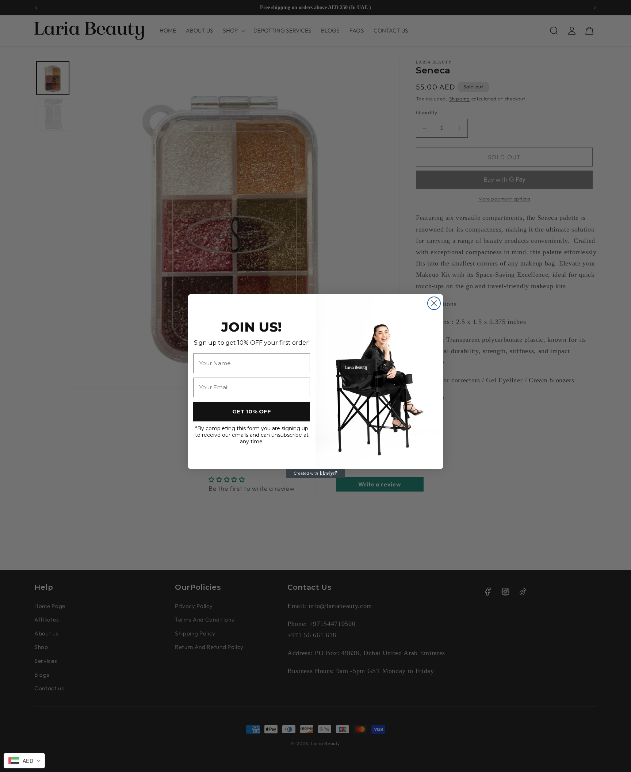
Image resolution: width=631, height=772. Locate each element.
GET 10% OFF (251, 411)
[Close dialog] (434, 303)
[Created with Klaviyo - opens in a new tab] (315, 473)
